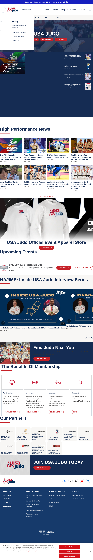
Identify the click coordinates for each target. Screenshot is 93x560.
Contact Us (6, 499)
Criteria (51, 506)
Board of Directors (77, 495)
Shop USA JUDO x (73, 10)
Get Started (47, 39)
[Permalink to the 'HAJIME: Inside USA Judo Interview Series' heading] (89, 279)
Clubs (47, 18)
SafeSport (60, 39)
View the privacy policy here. (31, 550)
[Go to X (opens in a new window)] (70, 481)
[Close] (90, 551)
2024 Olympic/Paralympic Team (34, 496)
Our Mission (7, 495)
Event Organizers (60, 18)
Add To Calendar (83, 268)
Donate (55, 10)
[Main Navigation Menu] (3, 10)
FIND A (43, 359)
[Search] (90, 10)
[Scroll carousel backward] (87, 337)
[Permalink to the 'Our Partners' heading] (28, 418)
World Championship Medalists (19, 27)
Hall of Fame (16, 41)
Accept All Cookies (69, 556)
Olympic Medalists (18, 36)
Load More (46, 196)
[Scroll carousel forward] (91, 337)
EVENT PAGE (63, 268)
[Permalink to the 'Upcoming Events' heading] (38, 252)
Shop (47, 10)
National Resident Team (33, 501)
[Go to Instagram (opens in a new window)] (76, 481)
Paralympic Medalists (19, 32)
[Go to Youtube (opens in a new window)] (82, 481)
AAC (50, 499)
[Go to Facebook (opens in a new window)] (64, 481)
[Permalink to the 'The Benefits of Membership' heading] (62, 366)
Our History (6, 502)
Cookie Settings (69, 547)
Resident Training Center (57, 495)
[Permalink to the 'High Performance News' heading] (52, 129)
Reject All (69, 551)
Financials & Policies (78, 499)
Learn (34, 412)
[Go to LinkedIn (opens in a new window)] (88, 481)
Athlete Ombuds (54, 502)
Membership (26, 10)
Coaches (38, 18)
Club (12, 412)
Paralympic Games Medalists (32, 515)
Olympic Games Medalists (34, 510)
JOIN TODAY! (41, 467)
